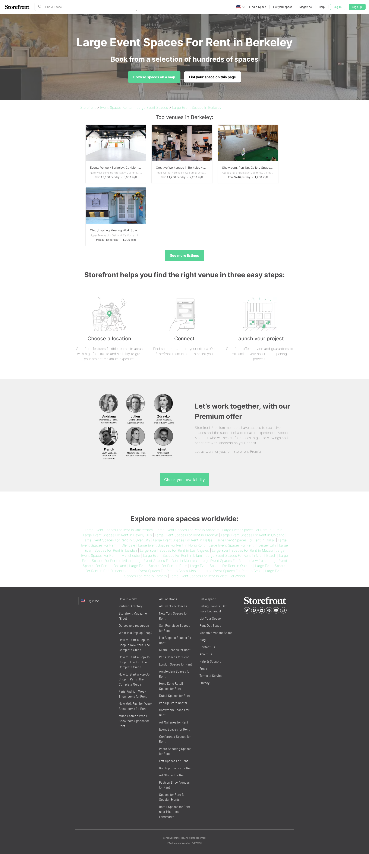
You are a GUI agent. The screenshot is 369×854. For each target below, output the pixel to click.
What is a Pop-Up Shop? (135, 633)
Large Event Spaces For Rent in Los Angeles (174, 550)
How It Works (128, 599)
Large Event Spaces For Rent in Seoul (233, 571)
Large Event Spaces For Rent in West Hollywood (207, 576)
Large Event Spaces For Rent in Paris (158, 566)
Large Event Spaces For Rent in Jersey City (242, 545)
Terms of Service (211, 675)
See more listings (184, 255)
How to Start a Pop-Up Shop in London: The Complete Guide (134, 662)
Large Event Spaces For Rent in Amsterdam (119, 530)
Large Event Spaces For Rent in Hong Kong (171, 545)
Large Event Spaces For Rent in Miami (173, 555)
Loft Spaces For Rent (173, 761)
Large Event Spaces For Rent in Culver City (116, 540)
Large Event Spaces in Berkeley (196, 107)
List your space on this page (212, 77)
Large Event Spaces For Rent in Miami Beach (241, 555)
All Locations (168, 599)
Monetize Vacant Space (216, 633)
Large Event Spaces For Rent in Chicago (252, 535)
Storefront (88, 107)
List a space (207, 599)
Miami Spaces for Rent (174, 650)
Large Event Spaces (152, 107)
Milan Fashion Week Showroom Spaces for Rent (134, 721)
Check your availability (184, 479)
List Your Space (210, 618)
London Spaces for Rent (175, 664)
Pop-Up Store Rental (173, 703)
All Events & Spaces (173, 606)
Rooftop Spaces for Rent (176, 768)
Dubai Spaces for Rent (174, 695)
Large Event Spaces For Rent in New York (233, 560)
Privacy (204, 683)
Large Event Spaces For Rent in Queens (221, 566)
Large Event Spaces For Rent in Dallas (182, 540)
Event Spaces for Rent (174, 729)
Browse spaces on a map (154, 77)
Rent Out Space (210, 625)
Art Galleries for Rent (173, 722)
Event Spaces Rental (116, 107)
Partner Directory (130, 606)
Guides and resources (134, 625)
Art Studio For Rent (172, 775)
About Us (205, 654)
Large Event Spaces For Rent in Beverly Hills (117, 535)
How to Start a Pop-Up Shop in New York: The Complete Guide (134, 645)
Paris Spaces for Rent (174, 657)
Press (203, 668)
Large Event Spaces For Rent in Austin (252, 530)
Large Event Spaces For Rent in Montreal (166, 560)
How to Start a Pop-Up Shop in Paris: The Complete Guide (134, 679)
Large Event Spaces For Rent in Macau (242, 550)
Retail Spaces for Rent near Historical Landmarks (174, 812)
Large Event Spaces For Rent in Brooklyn (186, 535)
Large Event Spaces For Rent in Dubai (245, 540)
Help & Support (210, 661)
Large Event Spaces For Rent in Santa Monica (165, 571)
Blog (202, 640)
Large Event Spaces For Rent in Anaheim (187, 530)
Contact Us (207, 647)
